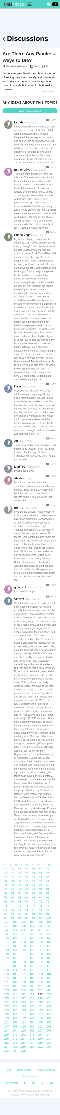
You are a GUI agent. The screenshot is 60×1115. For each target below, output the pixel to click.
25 (12, 877)
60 (12, 897)
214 (48, 994)
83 (26, 909)
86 (47, 909)
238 (49, 1010)
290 (32, 1046)
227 (6, 1006)
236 (32, 1010)
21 (33, 873)
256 (49, 1022)
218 (32, 998)
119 (6, 933)
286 (49, 1042)
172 (49, 966)
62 (26, 897)
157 (23, 958)
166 (49, 962)
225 (40, 1002)
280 (49, 1038)
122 (32, 933)
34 (26, 881)
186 (15, 978)
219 (40, 998)
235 (23, 1010)
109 (23, 925)
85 (40, 909)
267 (40, 1030)
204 (15, 990)
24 (5, 877)
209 (6, 994)
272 (32, 1034)
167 (6, 966)
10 (5, 869)
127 (23, 937)
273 (40, 1034)
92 (40, 913)
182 (32, 974)
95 (12, 917)
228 (15, 1006)
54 (19, 893)
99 (40, 917)
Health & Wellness (16, 66)
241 (23, 1014)
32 (12, 881)
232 (49, 1006)
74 (12, 905)
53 (12, 893)
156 (15, 958)
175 (23, 970)
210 (15, 994)
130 (49, 937)
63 (33, 897)
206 (32, 990)
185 (6, 978)
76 (26, 905)
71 (40, 901)
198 (15, 986)
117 (40, 929)
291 (40, 1046)
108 (15, 925)
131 (6, 942)
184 (49, 974)
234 (15, 1010)
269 (6, 1034)
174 (15, 970)
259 (23, 1026)
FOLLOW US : (12, 1083)
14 (33, 869)
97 (26, 917)
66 (5, 901)
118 (48, 929)
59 (5, 897)
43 (40, 885)
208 (49, 990)
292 (49, 1046)
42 (33, 885)
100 (48, 917)
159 (40, 958)
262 (49, 1026)
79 (47, 905)
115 (23, 929)
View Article (47, 91)
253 (23, 1022)
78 (40, 905)
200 (32, 986)
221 (6, 1002)
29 (40, 877)
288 (15, 1046)
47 (19, 889)
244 (49, 1014)
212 (32, 994)
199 (23, 986)
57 (40, 893)
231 (40, 1006)
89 (19, 913)
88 (12, 913)
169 (23, 966)
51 (47, 889)
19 (19, 873)
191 (6, 982)
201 (40, 986)
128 (32, 937)
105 (40, 921)
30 (47, 877)
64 (40, 897)
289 (23, 1046)
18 (12, 873)
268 (49, 1030)
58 (47, 893)
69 (26, 901)
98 (33, 917)
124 (48, 933)
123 (40, 933)
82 (19, 909)
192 (15, 982)
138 (15, 946)
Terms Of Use (24, 1069)
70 (33, 901)
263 (6, 1030)
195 (40, 982)
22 (40, 873)
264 (15, 1030)
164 (32, 962)
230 (32, 1006)
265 (23, 1030)
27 (26, 877)
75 (19, 905)
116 (31, 929)
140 (32, 946)
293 (6, 1050)
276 (15, 1038)
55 (26, 893)
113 (6, 929)
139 (23, 946)
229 (23, 1006)
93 (47, 913)
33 (19, 881)
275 (6, 1038)
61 (19, 897)
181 (23, 974)
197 (6, 986)
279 (40, 1038)
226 (49, 1002)
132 (15, 942)
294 (15, 1050)
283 (23, 1042)
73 (5, 905)
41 (26, 885)
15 (40, 869)
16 (47, 869)
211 (23, 994)
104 (32, 921)
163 (23, 962)
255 (40, 1022)
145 (23, 950)
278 (32, 1038)
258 (15, 1026)
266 (32, 1030)
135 (40, 942)
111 (40, 925)
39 (12, 885)
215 (6, 998)
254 (32, 1022)
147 (40, 950)
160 (49, 958)
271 (23, 1034)
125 (6, 937)
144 (15, 950)
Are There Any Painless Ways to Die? (28, 57)
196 (49, 982)
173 (6, 970)
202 (49, 986)
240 (15, 1014)
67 (12, 901)
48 (26, 889)
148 (49, 950)
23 (47, 873)
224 (32, 1002)
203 (6, 990)
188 (32, 978)
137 (6, 946)
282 (15, 1042)
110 (32, 925)
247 (23, 1018)
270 (15, 1034)
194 (32, 982)
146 (32, 950)
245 (6, 1018)
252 (15, 1022)
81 (12, 909)
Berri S (18, 507)
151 (23, 954)
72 (47, 901)
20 (26, 873)
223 (23, 1002)
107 (6, 925)
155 (6, 958)
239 (6, 1014)
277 (23, 1038)
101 (6, 921)
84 (33, 909)
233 (6, 1010)
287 (6, 1046)
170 (32, 966)
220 (49, 998)
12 (19, 869)
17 (5, 873)
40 (19, 885)
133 (23, 942)
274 (49, 1034)
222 (15, 1002)
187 (23, 978)
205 (23, 990)
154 (49, 954)
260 (32, 1026)
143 (6, 950)
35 (33, 881)
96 (19, 917)
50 (40, 889)
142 (49, 946)
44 (47, 885)
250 (49, 1018)
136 (49, 942)
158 (32, 958)
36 (40, 881)
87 (5, 913)
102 (15, 921)
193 (23, 982)
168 (15, 966)
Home (8, 1069)
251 (6, 1022)
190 (49, 978)
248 (32, 1018)
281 (6, 1042)
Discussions (26, 38)
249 (40, 1018)
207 (40, 990)
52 (5, 893)
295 (23, 1050)
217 (23, 998)
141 (40, 946)
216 (15, 998)
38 (5, 885)
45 (5, 889)
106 (49, 921)
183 (40, 974)
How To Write (30, 1076)
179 (6, 974)
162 (15, 962)
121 (23, 933)
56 (33, 893)
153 (40, 954)
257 (6, 1026)
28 (33, 877)
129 (40, 937)
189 (40, 978)
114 (14, 929)
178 (49, 970)
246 (15, 1018)
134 (32, 942)
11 (12, 869)
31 (5, 881)
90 (26, 913)
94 (5, 917)
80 (5, 909)
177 (40, 970)
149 (6, 954)
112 (48, 925)
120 (14, 933)
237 (40, 1010)
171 (40, 966)
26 (19, 877)
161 (6, 962)
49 (33, 889)
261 (40, 1026)
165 (40, 962)
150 (15, 954)
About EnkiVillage (46, 1069)
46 (12, 889)
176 (32, 970)
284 (32, 1042)
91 (33, 913)
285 (40, 1042)
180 (15, 974)
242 (32, 1014)
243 (40, 1014)
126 (15, 937)
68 (19, 901)
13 (26, 869)
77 (33, 905)
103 (23, 921)
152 (32, 954)
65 (47, 897)
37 (47, 881)
